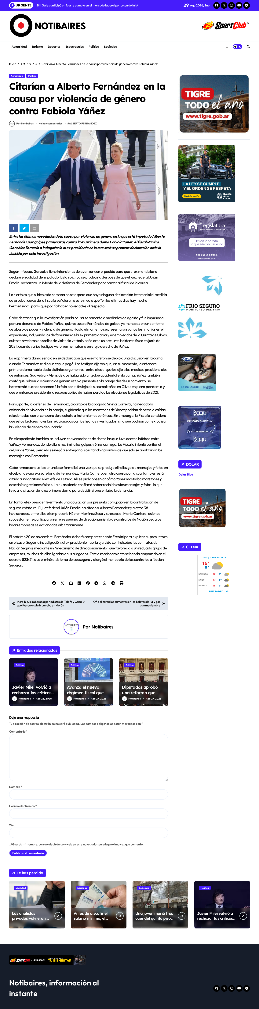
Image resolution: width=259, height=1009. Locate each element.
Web (12, 825)
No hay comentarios (50, 123)
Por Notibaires (25, 123)
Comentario (18, 731)
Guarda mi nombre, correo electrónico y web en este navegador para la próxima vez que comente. (78, 844)
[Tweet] (24, 228)
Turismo (37, 46)
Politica (94, 46)
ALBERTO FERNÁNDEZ (83, 123)
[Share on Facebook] (14, 228)
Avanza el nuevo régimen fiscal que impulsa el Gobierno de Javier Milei (86, 695)
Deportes (54, 46)
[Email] (35, 228)
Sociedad (110, 46)
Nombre (15, 787)
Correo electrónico (23, 806)
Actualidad (19, 46)
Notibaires (102, 627)
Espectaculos (74, 46)
